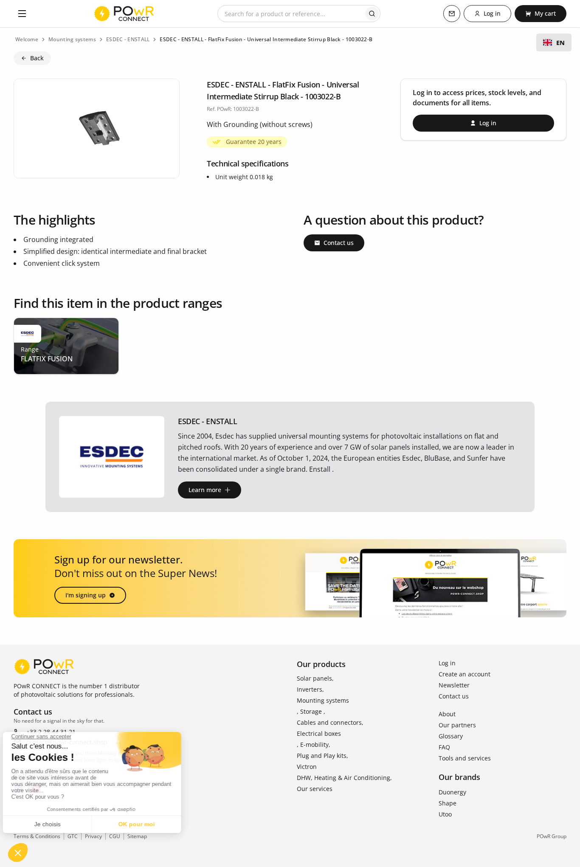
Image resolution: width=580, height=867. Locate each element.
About (447, 714)
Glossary (451, 736)
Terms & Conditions (37, 836)
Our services (314, 789)
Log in (447, 663)
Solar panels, (315, 678)
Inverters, (310, 689)
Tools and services (465, 758)
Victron (307, 767)
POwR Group (551, 836)
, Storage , (311, 711)
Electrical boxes (319, 733)
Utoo (445, 814)
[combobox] (554, 42)
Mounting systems (323, 700)
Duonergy (452, 792)
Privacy (93, 836)
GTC (73, 836)
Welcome (26, 39)
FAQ (444, 747)
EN (560, 42)
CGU (114, 836)
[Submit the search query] (372, 13)
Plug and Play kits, (322, 756)
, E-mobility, (313, 744)
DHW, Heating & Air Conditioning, (344, 778)
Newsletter (454, 685)
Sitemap (137, 836)
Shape (447, 803)
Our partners (457, 725)
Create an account (464, 674)
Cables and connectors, (330, 722)
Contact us (454, 696)
